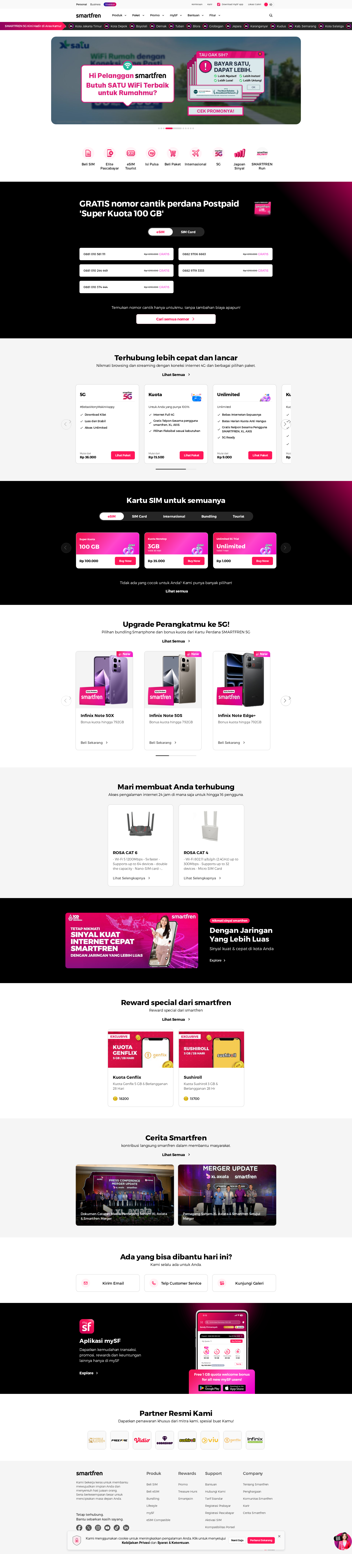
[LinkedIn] (126, 1528)
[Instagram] (98, 1528)
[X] (89, 1528)
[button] (66, 548)
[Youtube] (107, 1528)
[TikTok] (117, 1528)
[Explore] (222, 1348)
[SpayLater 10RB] (176, 80)
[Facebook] (79, 1528)
